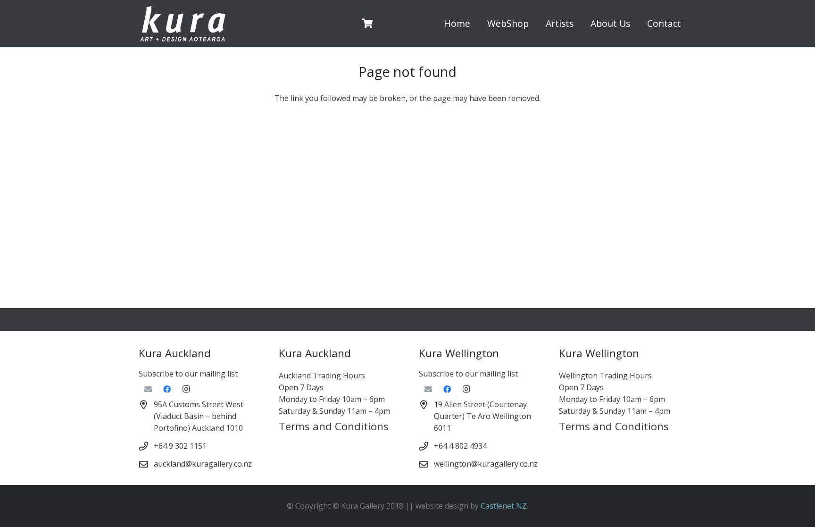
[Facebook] (167, 389)
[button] (534, 23)
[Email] (148, 389)
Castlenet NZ (504, 506)
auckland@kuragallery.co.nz (203, 464)
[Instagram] (185, 389)
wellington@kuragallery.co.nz (486, 464)
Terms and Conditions (334, 426)
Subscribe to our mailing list (188, 373)
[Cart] (368, 23)
